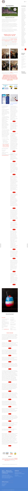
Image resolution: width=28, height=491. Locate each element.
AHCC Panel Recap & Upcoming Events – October (23, 64)
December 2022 (23, 15)
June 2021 (22, 26)
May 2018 (22, 44)
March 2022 (23, 21)
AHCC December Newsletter (23, 62)
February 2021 (23, 28)
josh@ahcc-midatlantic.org (18, 476)
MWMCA (11, 72)
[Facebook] (24, 489)
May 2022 (22, 19)
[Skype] (25, 489)
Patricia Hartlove (14, 41)
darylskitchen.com (6, 329)
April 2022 (22, 20)
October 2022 (23, 16)
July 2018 (22, 43)
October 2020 (23, 30)
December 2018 (23, 41)
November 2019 (23, 34)
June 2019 (22, 36)
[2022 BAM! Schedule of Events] (0, 246)
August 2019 (23, 35)
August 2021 (23, 25)
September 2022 (23, 17)
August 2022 (23, 18)
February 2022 (23, 22)
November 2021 (23, 24)
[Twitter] (23, 489)
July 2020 (22, 31)
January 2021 (23, 29)
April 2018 (22, 45)
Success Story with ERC (6, 146)
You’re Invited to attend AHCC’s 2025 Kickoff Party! (23, 59)
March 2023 (23, 13)
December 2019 (23, 33)
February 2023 (23, 14)
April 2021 (22, 27)
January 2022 (23, 23)
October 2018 (23, 42)
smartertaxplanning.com (5, 155)
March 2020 (23, 32)
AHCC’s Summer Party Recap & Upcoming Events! (23, 67)
